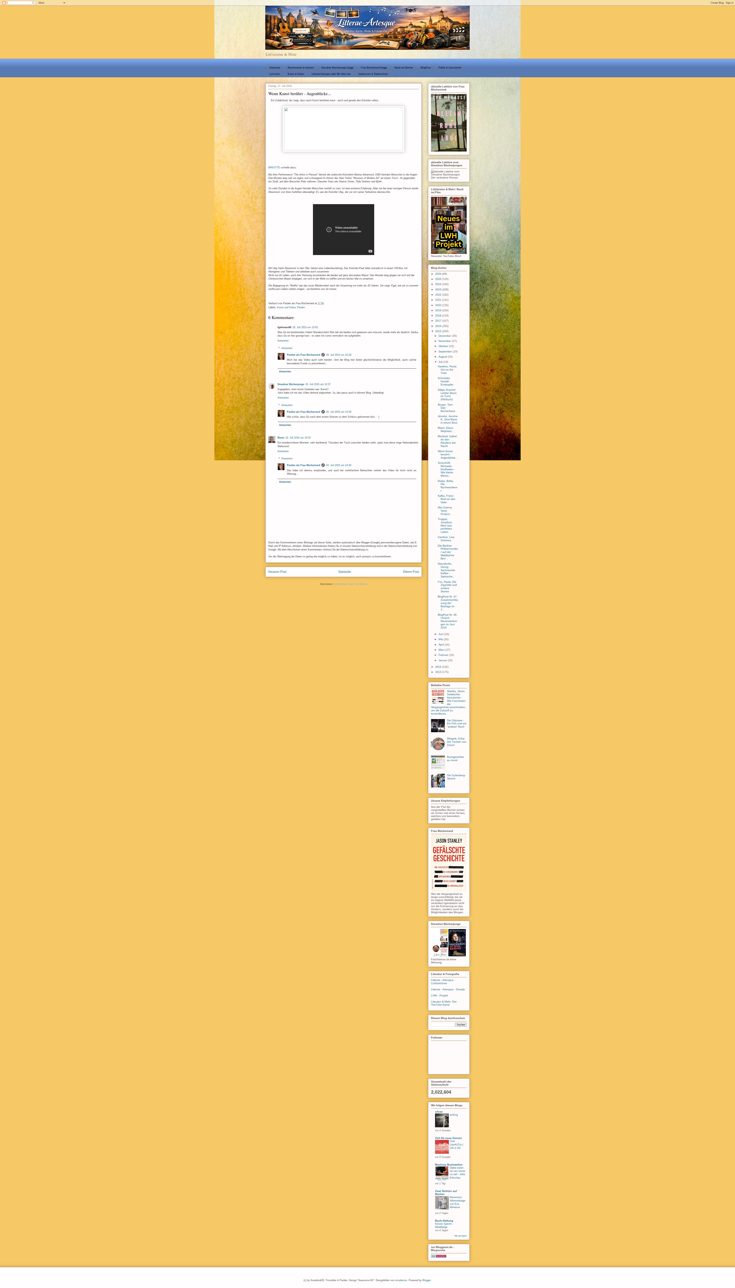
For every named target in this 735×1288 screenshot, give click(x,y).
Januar (443, 660)
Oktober (444, 346)
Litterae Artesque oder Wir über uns (331, 74)
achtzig (454, 1114)
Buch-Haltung (444, 1220)
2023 (438, 289)
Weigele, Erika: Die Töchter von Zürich (456, 742)
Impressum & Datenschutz (373, 74)
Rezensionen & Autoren (301, 67)
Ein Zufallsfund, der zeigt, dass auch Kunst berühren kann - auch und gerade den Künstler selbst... (326, 100)
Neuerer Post (277, 571)
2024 (438, 284)
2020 (438, 305)
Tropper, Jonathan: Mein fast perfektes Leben (445, 525)
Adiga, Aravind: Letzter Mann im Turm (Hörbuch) (447, 394)
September (446, 351)
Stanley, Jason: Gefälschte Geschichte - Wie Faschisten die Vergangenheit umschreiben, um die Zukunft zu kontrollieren (448, 702)
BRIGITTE (274, 167)
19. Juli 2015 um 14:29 (338, 411)
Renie (281, 437)
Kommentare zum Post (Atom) (350, 584)
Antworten (283, 340)
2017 (438, 320)
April (442, 644)
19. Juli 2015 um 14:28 (338, 354)
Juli (441, 361)
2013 (438, 671)
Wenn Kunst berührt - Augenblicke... (448, 454)
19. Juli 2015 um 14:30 (338, 465)
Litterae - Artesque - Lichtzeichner (443, 981)
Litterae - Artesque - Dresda (448, 989)
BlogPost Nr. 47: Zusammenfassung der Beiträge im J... (448, 603)
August (443, 356)
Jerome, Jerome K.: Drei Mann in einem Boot (448, 419)
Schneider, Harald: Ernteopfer (445, 381)
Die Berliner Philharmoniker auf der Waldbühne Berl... (448, 552)
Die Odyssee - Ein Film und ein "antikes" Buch (456, 723)
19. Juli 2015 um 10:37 (318, 384)
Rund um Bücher (403, 67)
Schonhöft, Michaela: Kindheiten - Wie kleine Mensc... (446, 469)
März (442, 649)
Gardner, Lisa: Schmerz (446, 539)
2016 (438, 326)
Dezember (445, 335)
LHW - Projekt (439, 995)
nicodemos (401, 1280)
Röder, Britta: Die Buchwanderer (447, 485)
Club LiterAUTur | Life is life (456, 1144)
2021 (438, 299)
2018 (438, 315)
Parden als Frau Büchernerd (303, 354)
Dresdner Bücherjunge (291, 384)
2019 (438, 310)
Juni (441, 634)
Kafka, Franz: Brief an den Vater (446, 499)
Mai (441, 639)
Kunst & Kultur (296, 74)
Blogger (426, 1280)
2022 (438, 294)
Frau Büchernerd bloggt (374, 67)
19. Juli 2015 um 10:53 (298, 437)
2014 (438, 666)
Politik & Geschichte (450, 67)
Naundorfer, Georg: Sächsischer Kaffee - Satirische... (446, 570)
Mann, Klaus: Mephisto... (446, 429)
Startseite (274, 67)
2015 (438, 331)
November (445, 340)
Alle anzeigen (460, 1236)
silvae (439, 1111)
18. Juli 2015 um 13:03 (305, 327)
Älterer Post (411, 571)
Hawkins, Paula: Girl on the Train (447, 369)
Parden (301, 307)
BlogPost (426, 67)
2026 (438, 273)
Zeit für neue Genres (448, 1138)
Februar (444, 654)
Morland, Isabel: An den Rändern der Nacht (447, 441)
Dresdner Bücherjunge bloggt (337, 67)
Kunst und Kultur (286, 307)
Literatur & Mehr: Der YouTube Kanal (444, 1003)
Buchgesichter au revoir (455, 758)
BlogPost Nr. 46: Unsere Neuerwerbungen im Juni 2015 (447, 621)
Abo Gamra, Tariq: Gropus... (445, 510)
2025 (438, 278)
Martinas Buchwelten (449, 1164)
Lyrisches (274, 74)
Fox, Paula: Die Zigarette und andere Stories (447, 586)
